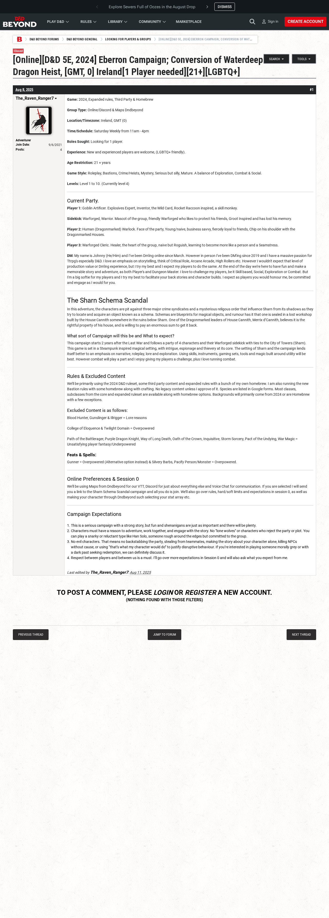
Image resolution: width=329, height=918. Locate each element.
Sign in (273, 21)
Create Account (305, 21)
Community (150, 22)
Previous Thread (30, 634)
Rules (86, 22)
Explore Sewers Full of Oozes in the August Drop (152, 6)
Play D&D (55, 22)
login (163, 592)
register (200, 592)
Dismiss (225, 7)
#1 (312, 90)
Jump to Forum (164, 634)
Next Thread (301, 634)
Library (115, 22)
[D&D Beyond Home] (19, 21)
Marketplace (189, 22)
